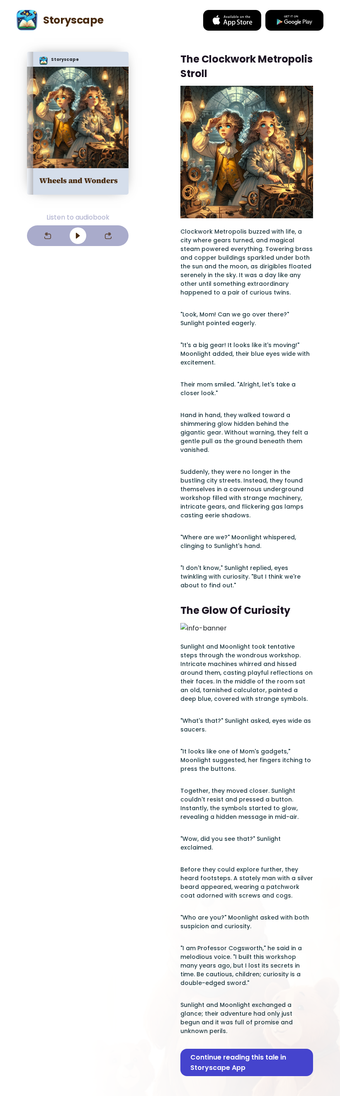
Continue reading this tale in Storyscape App (238, 1062)
